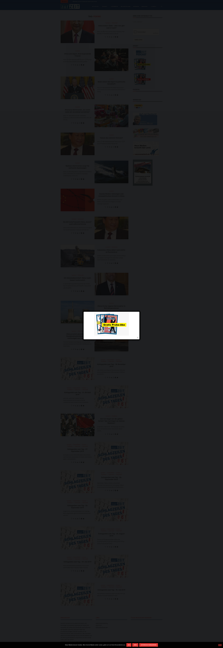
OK (129, 645)
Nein (135, 645)
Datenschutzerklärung (148, 645)
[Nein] (220, 645)
